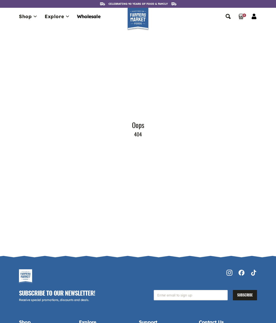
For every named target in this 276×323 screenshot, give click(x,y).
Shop (25, 16)
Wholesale (88, 16)
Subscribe (245, 295)
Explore (54, 16)
